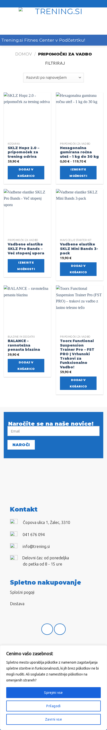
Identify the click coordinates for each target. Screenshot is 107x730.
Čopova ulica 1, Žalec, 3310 (46, 522)
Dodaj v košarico (26, 173)
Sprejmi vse (53, 693)
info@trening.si (36, 546)
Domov (23, 54)
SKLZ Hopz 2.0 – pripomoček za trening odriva (23, 152)
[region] (53, 687)
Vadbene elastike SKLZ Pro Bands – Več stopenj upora (26, 248)
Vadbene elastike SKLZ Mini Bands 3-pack (79, 248)
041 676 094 (34, 534)
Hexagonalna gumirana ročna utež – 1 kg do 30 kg (79, 152)
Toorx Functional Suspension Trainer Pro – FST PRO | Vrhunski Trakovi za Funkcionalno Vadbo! (77, 354)
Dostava (17, 603)
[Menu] (7, 21)
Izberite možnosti (78, 173)
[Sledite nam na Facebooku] (47, 629)
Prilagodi (53, 706)
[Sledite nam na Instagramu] (60, 629)
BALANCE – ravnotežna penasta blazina (24, 345)
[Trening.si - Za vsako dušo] (56, 21)
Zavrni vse (53, 719)
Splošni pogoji (22, 592)
